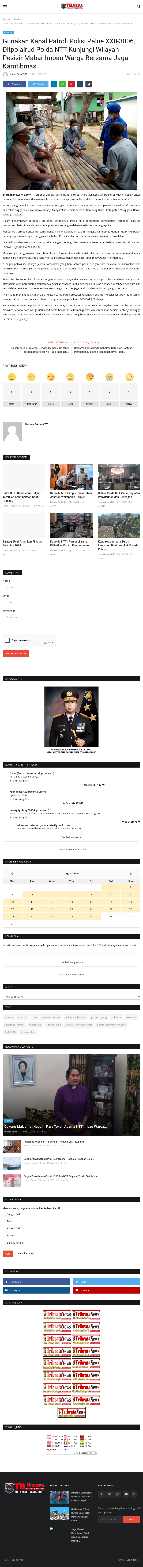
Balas (89, 784)
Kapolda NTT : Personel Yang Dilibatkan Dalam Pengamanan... (70, 543)
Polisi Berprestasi (51, 1017)
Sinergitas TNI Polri (14, 1024)
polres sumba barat (75, 1017)
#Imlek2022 (10, 1032)
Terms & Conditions (127, 1559)
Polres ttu (116, 1017)
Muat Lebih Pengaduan (71, 974)
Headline (17, 19)
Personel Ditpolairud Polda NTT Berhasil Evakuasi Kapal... (81, 1496)
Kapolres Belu (53, 1024)
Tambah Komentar (71, 837)
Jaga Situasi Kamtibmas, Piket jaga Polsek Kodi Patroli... (80, 1535)
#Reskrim (131, 1017)
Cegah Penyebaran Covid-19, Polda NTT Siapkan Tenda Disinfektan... (62, 1176)
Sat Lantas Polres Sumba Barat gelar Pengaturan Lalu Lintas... (80, 1515)
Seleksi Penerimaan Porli (79, 1024)
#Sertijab (22, 1017)
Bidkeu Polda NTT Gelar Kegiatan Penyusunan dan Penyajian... (119, 495)
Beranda (6, 19)
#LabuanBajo (28, 1032)
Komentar (12, 572)
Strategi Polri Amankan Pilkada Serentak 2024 (22, 543)
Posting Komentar (16, 653)
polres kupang (99, 1017)
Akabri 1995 (35, 1024)
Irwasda (8, 1017)
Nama (6, 580)
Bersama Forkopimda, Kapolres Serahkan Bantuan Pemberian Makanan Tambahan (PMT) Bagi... (103, 349)
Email (6, 595)
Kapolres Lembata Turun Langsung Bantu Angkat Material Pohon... (118, 545)
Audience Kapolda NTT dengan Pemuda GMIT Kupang (54, 1141)
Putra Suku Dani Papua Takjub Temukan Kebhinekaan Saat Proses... (21, 497)
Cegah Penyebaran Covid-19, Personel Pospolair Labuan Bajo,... (59, 1159)
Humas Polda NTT (18, 74)
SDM (34, 1017)
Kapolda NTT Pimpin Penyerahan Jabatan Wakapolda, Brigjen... (71, 495)
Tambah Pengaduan (71, 962)
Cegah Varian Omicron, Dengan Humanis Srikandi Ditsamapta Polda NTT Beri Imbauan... (40, 349)
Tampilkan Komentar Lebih (71, 849)
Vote (7, 1253)
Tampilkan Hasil (25, 1253)
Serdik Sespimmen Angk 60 (111, 1024)
